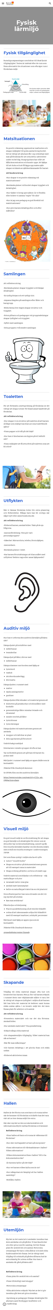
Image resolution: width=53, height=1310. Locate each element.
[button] (3, 3)
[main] (27, 26)
